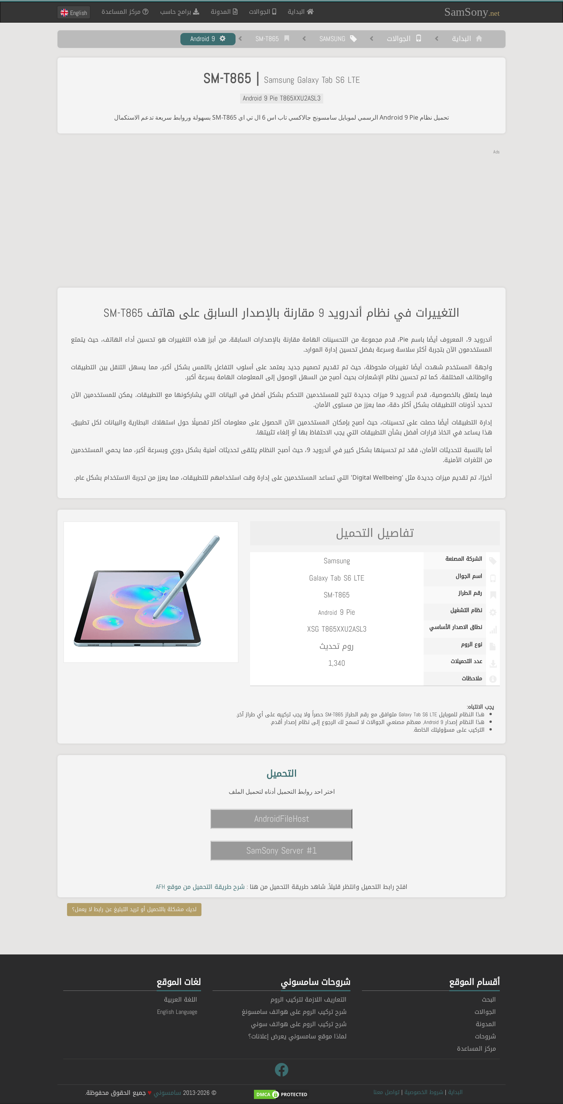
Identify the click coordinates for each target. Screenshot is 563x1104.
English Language (177, 1012)
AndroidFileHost (281, 819)
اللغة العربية (180, 999)
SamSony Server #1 (281, 850)
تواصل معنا (386, 1092)
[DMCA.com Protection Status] (281, 1095)
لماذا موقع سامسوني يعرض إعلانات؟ (297, 1036)
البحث (489, 999)
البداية (294, 11)
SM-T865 (269, 39)
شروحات (485, 1036)
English (77, 12)
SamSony (472, 11)
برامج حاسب (176, 12)
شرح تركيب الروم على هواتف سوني (299, 1024)
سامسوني (167, 1093)
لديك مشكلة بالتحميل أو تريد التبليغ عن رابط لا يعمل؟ (134, 909)
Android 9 (204, 39)
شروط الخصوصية (423, 1092)
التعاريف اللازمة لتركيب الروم (308, 999)
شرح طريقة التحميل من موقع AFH (200, 887)
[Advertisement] (281, 209)
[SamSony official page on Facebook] (281, 1070)
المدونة (222, 12)
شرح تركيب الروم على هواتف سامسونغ (294, 1012)
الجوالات (260, 12)
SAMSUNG (334, 39)
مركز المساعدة (121, 12)
